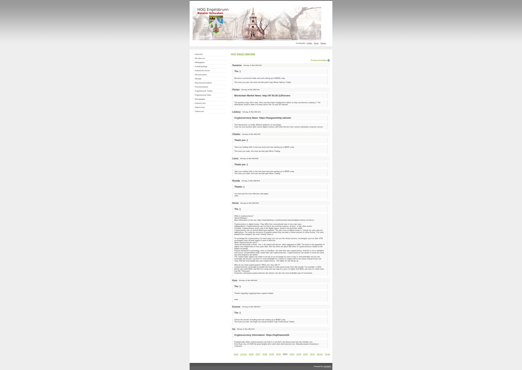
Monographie (200, 99)
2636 (251, 354)
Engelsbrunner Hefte (203, 95)
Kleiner (323, 43)
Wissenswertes (201, 75)
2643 (298, 354)
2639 (271, 354)
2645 (312, 354)
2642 (292, 354)
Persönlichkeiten (201, 87)
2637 (258, 354)
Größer (309, 43)
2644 (305, 354)
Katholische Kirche (202, 71)
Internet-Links (200, 103)
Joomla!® (327, 366)
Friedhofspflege (201, 66)
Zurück (243, 354)
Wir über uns (200, 58)
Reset (316, 43)
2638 (264, 354)
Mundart (198, 79)
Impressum (199, 111)
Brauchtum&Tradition (203, 83)
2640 (278, 354)
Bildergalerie (200, 62)
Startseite (199, 54)
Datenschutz (200, 107)
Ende (327, 354)
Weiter (320, 354)
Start (236, 354)
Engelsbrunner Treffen (203, 91)
